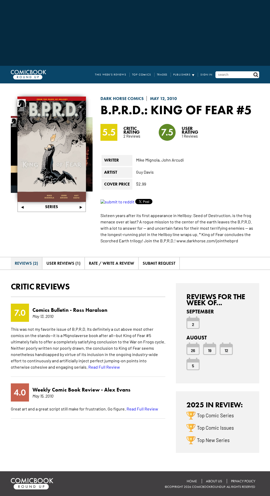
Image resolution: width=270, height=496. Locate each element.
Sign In (206, 74)
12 (226, 350)
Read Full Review (104, 366)
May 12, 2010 (163, 98)
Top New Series (213, 440)
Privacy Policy (243, 481)
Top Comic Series (215, 415)
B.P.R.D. (122, 109)
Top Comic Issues (215, 427)
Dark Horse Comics (122, 98)
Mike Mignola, (148, 159)
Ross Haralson (90, 310)
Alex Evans (117, 390)
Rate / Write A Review (111, 263)
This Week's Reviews (110, 74)
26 (193, 350)
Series (51, 206)
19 (209, 350)
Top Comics (141, 74)
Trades (162, 74)
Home (192, 481)
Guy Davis (145, 171)
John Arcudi (172, 159)
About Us (214, 481)
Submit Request (159, 263)
